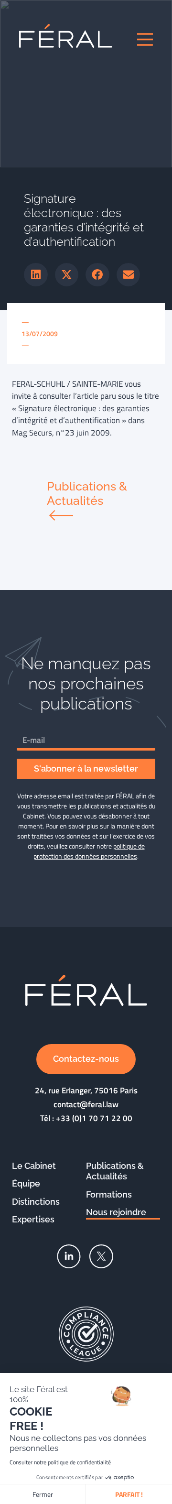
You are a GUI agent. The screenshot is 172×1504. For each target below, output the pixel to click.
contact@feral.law (86, 1104)
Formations (109, 1194)
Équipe (26, 1183)
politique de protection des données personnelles (89, 851)
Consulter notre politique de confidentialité (60, 1462)
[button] (36, 275)
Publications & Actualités (115, 1171)
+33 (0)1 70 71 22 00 (94, 1118)
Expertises (33, 1219)
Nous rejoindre (116, 1212)
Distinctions (36, 1202)
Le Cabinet (34, 1166)
